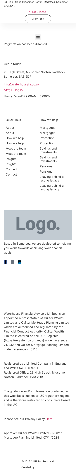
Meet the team (16, 148)
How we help (15, 138)
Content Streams (45, 467)
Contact (11, 169)
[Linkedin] (19, 262)
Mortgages (47, 127)
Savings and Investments (48, 150)
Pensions (46, 166)
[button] (38, 37)
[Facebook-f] (5, 262)
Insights (11, 159)
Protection (47, 138)
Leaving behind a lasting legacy (52, 178)
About (10, 127)
